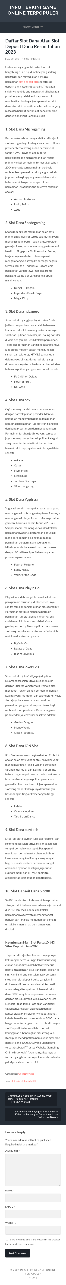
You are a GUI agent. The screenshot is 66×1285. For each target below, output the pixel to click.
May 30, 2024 (13, 59)
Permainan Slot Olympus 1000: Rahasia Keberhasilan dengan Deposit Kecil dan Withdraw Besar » (36, 1114)
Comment (12, 1151)
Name (9, 1190)
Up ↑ (34, 1277)
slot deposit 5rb (28, 81)
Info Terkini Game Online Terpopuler (33, 10)
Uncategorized (26, 1073)
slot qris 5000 (28, 1081)
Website (10, 1222)
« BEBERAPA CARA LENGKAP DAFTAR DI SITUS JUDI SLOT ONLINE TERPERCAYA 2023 (30, 1099)
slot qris (15, 1081)
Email (10, 1206)
